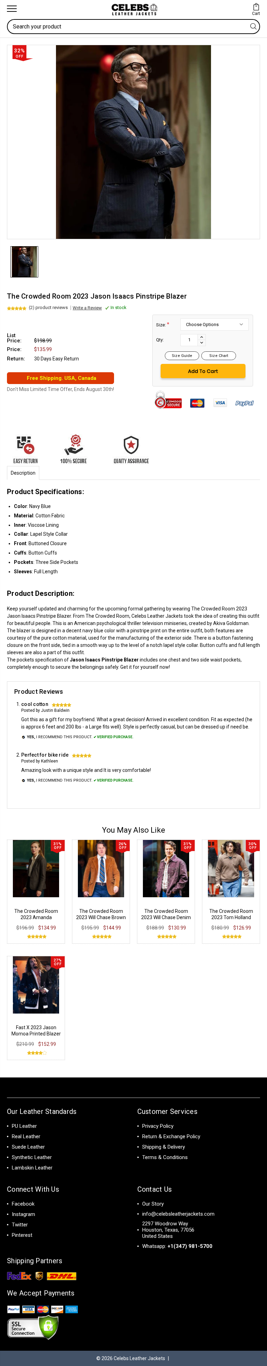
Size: (162, 324)
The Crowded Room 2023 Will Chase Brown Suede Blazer (101, 917)
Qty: (160, 340)
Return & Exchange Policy (171, 1136)
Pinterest (22, 1235)
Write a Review (87, 307)
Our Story (153, 1204)
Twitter (20, 1225)
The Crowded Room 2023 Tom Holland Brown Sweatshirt (231, 917)
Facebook (23, 1204)
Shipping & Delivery (163, 1147)
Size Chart (218, 355)
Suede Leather (28, 1147)
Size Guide (182, 355)
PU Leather (24, 1126)
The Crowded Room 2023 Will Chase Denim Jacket (166, 917)
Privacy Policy (157, 1126)
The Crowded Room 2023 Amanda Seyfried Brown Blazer (36, 917)
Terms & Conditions (165, 1157)
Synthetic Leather (32, 1157)
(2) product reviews (48, 307)
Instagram (23, 1214)
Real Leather (26, 1136)
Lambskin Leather (32, 1168)
